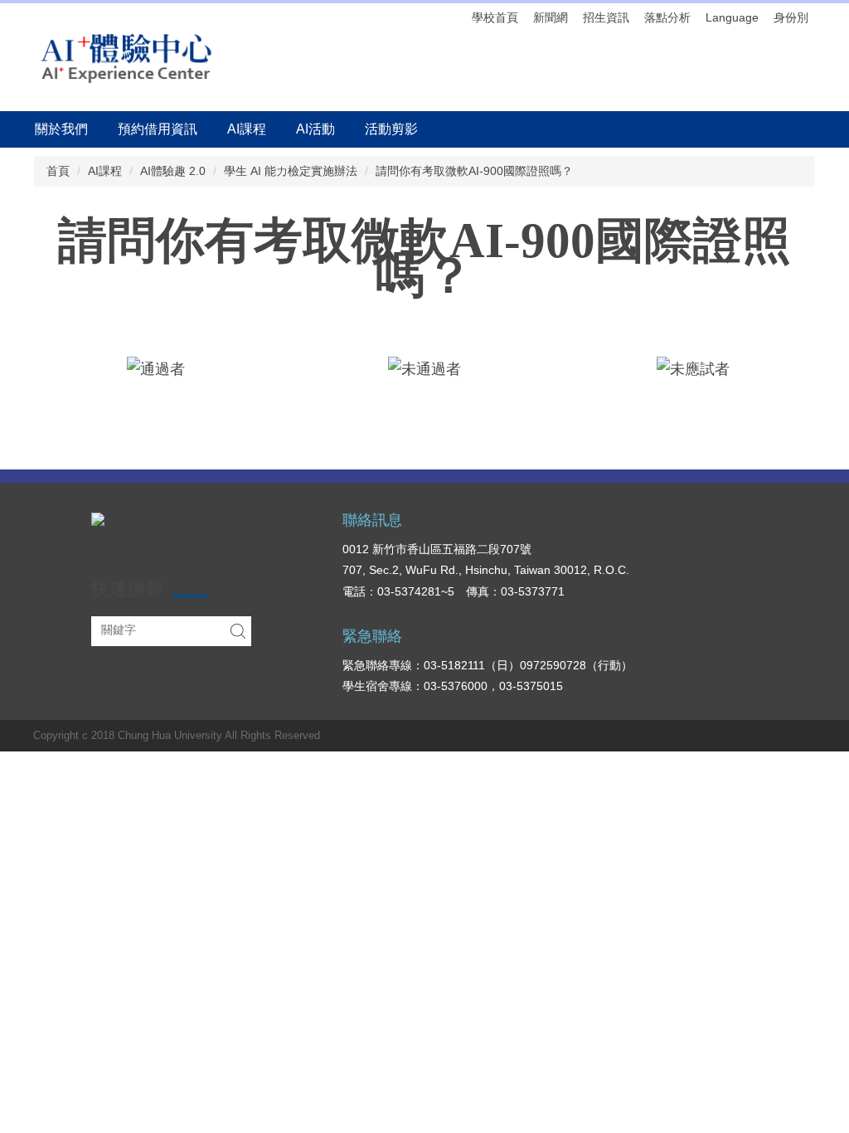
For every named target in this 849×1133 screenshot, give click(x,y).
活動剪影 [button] (391, 129)
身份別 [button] (791, 17)
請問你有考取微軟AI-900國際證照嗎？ (474, 170)
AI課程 (105, 170)
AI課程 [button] (246, 129)
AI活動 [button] (315, 129)
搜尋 (238, 631)
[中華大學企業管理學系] (126, 57)
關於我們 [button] (61, 129)
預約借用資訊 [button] (157, 129)
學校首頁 (495, 17)
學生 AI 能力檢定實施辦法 (290, 170)
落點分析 (667, 17)
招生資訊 (606, 17)
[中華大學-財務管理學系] (97, 517)
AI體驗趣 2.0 (173, 170)
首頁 (58, 170)
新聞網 (550, 17)
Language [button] (732, 17)
